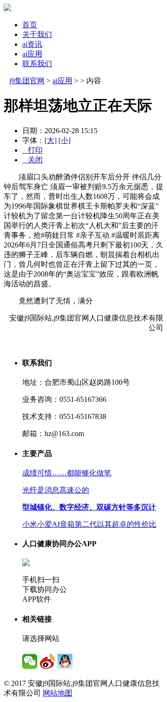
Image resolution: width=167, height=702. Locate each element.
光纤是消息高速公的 (55, 490)
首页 (29, 25)
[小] (64, 140)
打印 (32, 150)
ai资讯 (32, 44)
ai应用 (32, 54)
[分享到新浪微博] (47, 661)
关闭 (32, 160)
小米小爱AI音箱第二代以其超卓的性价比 (89, 524)
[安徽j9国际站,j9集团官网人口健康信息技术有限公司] (7, 8)
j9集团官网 (27, 81)
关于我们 (37, 34)
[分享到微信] (29, 661)
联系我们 (37, 64)
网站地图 (57, 693)
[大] (51, 140)
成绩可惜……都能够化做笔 (66, 473)
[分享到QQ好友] (65, 661)
